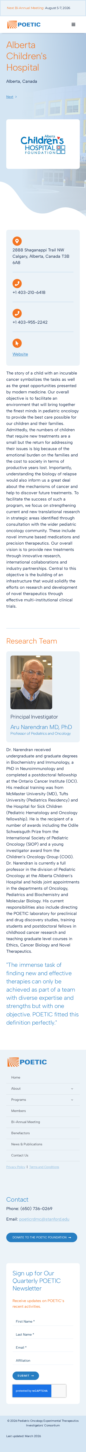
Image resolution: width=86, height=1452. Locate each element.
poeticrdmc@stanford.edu (44, 1219)
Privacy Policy (15, 1167)
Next (9, 97)
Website (20, 354)
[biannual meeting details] (43, 10)
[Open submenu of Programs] (72, 1100)
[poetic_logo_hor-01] (24, 21)
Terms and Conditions (44, 1167)
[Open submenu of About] (72, 1088)
